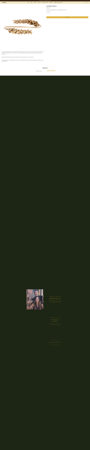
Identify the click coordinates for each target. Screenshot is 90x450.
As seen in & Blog (45, 2)
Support (39, 2)
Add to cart (67, 17)
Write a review (51, 70)
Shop (28, 2)
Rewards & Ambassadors (58, 2)
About (31, 2)
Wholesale (51, 2)
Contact (35, 2)
